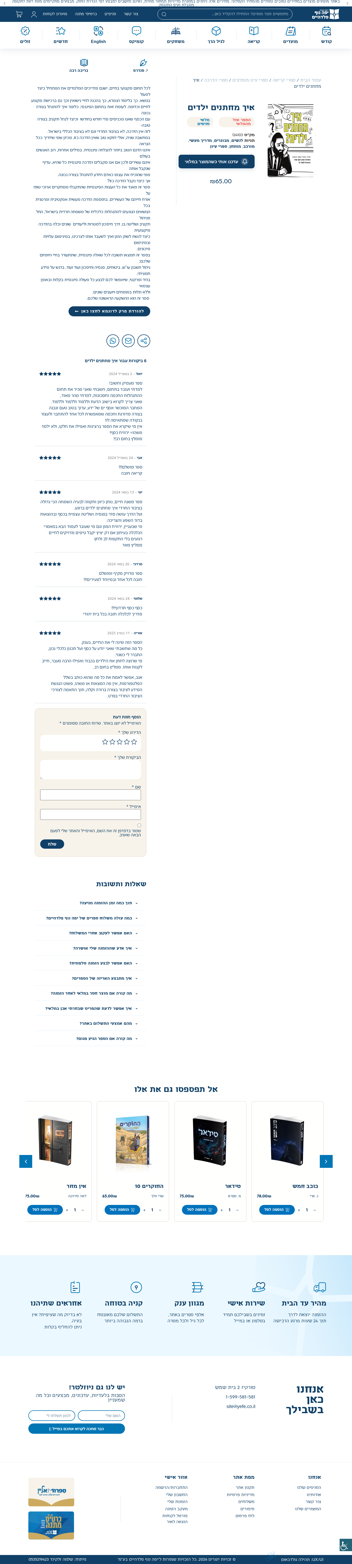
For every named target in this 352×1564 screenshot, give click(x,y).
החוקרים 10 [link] (226, 1186)
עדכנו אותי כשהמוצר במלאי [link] (211, 161)
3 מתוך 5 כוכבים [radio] (119, 742)
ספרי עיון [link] (218, 147)
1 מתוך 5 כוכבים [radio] (134, 742)
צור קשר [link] (131, 14)
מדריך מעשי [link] (200, 141)
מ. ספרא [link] (311, 1196)
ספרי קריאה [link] (284, 80)
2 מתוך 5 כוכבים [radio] (127, 742)
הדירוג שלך (129, 732)
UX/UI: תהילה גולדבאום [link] (302, 1560)
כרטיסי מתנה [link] (86, 14)
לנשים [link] (237, 141)
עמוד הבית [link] (310, 80)
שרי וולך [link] (234, 1196)
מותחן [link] (235, 147)
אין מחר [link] (154, 1186)
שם (136, 787)
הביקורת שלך (127, 757)
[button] (347, 3)
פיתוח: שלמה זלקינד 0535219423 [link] (57, 1559)
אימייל (133, 806)
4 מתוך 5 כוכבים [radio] (112, 742)
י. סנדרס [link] (140, 71)
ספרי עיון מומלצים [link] (250, 80)
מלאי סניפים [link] (203, 122)
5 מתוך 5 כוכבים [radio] (105, 742)
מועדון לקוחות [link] (55, 14)
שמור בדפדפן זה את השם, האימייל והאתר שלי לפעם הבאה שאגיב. (95, 833)
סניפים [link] (110, 14)
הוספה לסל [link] (274, 1210)
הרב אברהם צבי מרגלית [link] (68, 1196)
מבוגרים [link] (221, 141)
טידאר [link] (310, 1186)
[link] (346, 1545)
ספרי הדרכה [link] (216, 80)
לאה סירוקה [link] (154, 1196)
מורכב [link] (249, 147)
